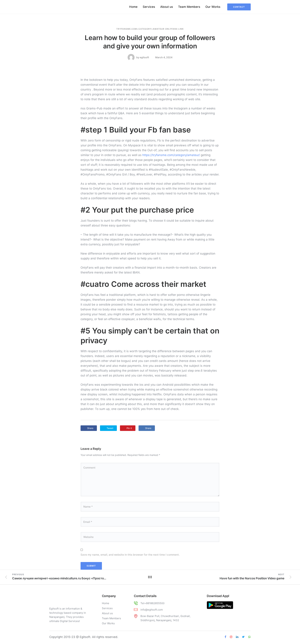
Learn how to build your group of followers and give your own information (150, 42)
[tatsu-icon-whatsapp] (249, 636)
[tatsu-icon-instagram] (231, 636)
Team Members (189, 6)
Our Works (212, 6)
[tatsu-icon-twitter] (244, 636)
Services (149, 6)
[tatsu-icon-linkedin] (237, 636)
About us (166, 6)
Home (133, 6)
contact (239, 7)
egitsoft (144, 57)
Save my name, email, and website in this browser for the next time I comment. (130, 554)
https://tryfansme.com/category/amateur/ (171, 155)
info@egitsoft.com (151, 609)
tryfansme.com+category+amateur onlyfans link (150, 29)
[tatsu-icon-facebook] (226, 636)
